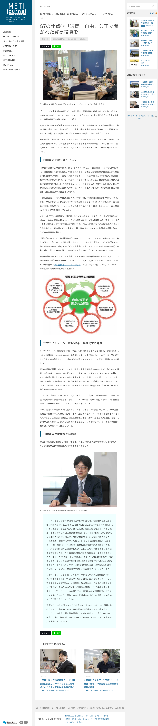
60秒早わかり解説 (11, 36)
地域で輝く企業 (10, 46)
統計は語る (8, 50)
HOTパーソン (9, 55)
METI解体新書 (9, 60)
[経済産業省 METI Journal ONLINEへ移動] (37, 707)
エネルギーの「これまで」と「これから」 (140, 117)
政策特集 (7, 32)
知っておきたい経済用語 (13, 41)
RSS (152, 13)
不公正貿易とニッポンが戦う (67, 264)
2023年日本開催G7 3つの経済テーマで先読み (69, 39)
